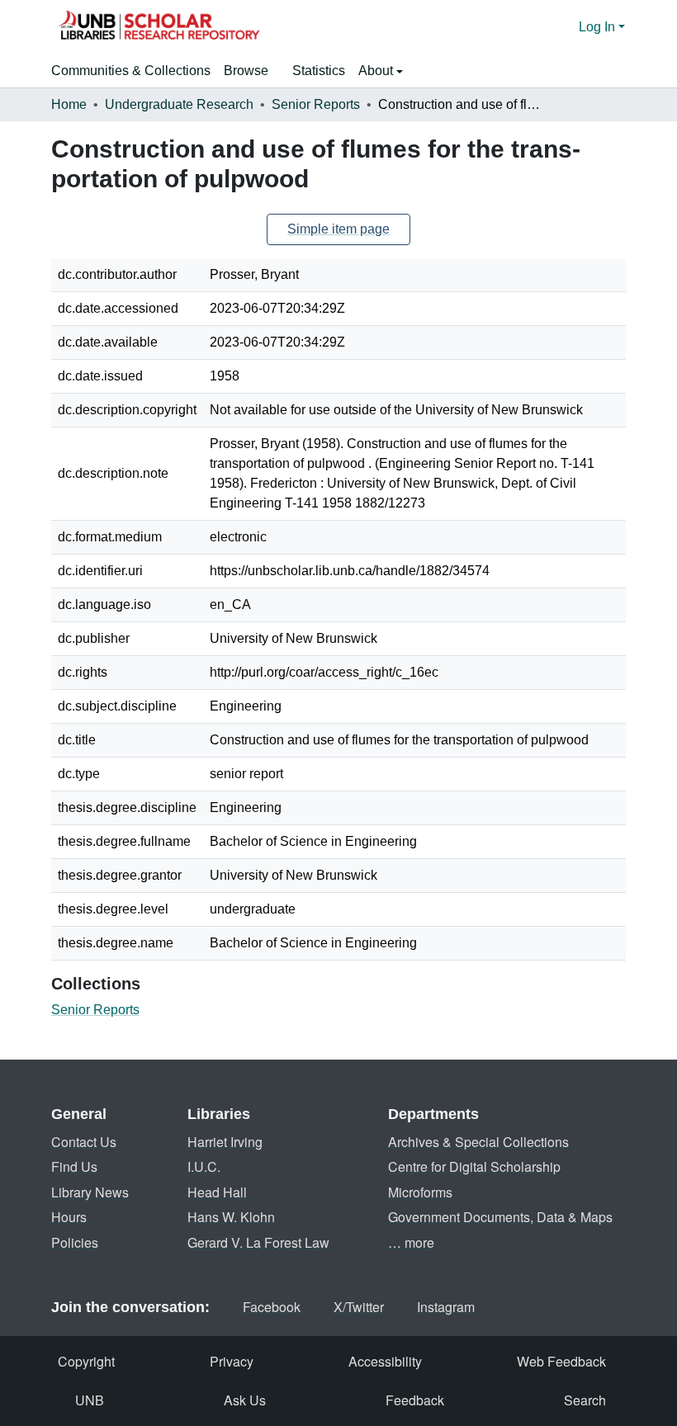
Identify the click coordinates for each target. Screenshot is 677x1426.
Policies (74, 1242)
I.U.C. (203, 1166)
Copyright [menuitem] (86, 1361)
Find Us (74, 1166)
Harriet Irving (225, 1141)
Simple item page (338, 229)
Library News (90, 1192)
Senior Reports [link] (316, 104)
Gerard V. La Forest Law (258, 1242)
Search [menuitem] (585, 1400)
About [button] (377, 71)
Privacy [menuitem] (231, 1361)
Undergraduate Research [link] (179, 104)
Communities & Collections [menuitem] (131, 71)
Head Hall (217, 1192)
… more (411, 1242)
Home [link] (69, 104)
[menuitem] (251, 70)
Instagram (446, 1306)
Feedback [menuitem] (415, 1400)
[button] (158, 27)
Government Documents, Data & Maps (500, 1216)
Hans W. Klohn (231, 1216)
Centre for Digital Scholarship (474, 1166)
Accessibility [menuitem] (385, 1361)
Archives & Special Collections (478, 1141)
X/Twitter (359, 1306)
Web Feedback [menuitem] (561, 1361)
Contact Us (83, 1141)
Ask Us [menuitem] (245, 1400)
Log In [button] (598, 27)
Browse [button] (246, 71)
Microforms (420, 1192)
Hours (69, 1216)
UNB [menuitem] (89, 1400)
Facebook (272, 1306)
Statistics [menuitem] (318, 71)
